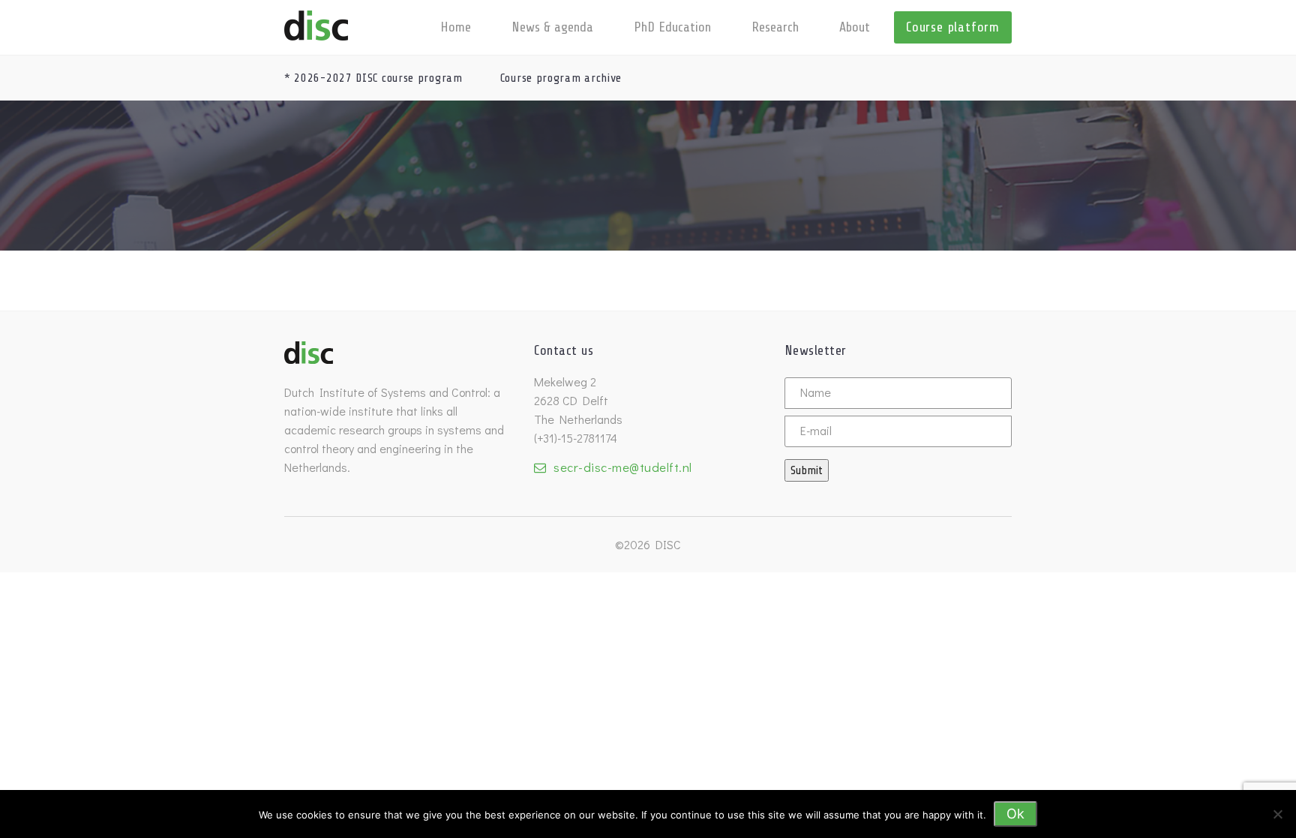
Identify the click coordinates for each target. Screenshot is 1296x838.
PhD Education (672, 27)
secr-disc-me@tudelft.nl (623, 467)
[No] (1277, 813)
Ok (1015, 813)
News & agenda (552, 27)
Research (775, 27)
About (854, 27)
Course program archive (561, 78)
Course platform (953, 27)
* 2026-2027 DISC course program (373, 78)
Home (455, 27)
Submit (806, 470)
